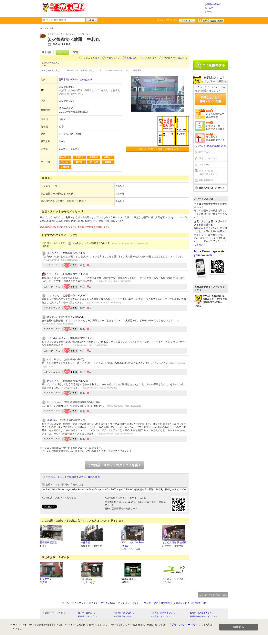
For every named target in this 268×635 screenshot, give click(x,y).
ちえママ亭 (46, 579)
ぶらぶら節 (86, 579)
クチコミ (62, 52)
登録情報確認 (206, 180)
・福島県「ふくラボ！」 (87, 616)
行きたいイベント (208, 158)
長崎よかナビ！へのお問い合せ (189, 603)
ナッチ (50, 380)
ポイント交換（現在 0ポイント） (209, 172)
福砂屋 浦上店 (128, 579)
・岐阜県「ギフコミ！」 (161, 616)
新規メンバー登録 (211, 20)
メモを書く (151, 57)
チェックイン (113, 57)
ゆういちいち (54, 338)
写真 (75, 52)
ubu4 (75, 243)
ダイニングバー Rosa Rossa (132, 544)
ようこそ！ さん (167, 20)
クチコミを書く (91, 57)
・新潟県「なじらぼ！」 (124, 616)
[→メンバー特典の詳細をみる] (210, 146)
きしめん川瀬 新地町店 (174, 542)
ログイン (187, 20)
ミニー (50, 274)
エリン (50, 295)
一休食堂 (85, 542)
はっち (50, 253)
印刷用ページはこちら (175, 57)
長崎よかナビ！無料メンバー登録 (211, 99)
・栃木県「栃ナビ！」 (86, 613)
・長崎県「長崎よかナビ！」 (200, 613)
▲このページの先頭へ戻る (213, 594)
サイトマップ (79, 603)
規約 (156, 603)
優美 (49, 316)
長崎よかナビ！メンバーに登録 (210, 228)
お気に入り (133, 57)
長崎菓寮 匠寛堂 (48, 542)
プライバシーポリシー (129, 603)
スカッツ (51, 402)
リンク (147, 603)
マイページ (205, 164)
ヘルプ (210, 8)
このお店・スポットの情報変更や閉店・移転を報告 (73, 477)
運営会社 (165, 603)
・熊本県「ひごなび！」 (124, 613)
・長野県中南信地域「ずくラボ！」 (203, 616)
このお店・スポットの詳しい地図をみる (157, 149)
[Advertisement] (145, 8)
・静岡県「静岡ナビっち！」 (163, 613)
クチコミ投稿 (108, 603)
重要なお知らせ (214, 4)
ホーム (210, 12)
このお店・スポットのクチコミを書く (114, 465)
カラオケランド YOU (173, 579)
